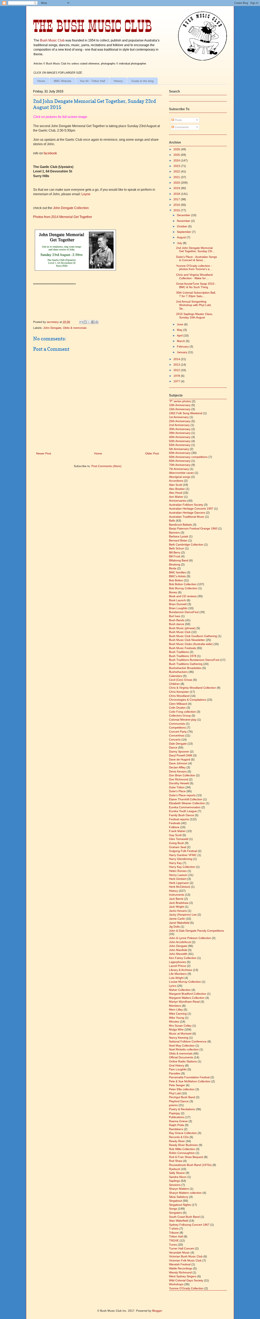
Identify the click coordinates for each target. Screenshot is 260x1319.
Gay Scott (175, 835)
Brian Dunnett (178, 604)
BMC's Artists (177, 576)
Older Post (152, 453)
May (180, 329)
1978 (177, 375)
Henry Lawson (178, 875)
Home (41, 81)
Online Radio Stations (183, 1061)
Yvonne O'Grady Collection (186, 1288)
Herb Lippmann (179, 882)
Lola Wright (176, 977)
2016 (177, 204)
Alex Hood (175, 492)
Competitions (177, 727)
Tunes (173, 1244)
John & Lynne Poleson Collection (190, 938)
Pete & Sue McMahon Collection (189, 1081)
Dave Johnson (178, 763)
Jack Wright (176, 906)
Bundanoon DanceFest (184, 612)
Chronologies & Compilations (187, 699)
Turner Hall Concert (181, 1248)
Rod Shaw (175, 1160)
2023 (177, 166)
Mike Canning (178, 1013)
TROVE (174, 1240)
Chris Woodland (179, 695)
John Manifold (178, 950)
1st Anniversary (179, 417)
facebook (50, 153)
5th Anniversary (179, 449)
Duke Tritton (177, 787)
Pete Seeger (177, 1085)
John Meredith (178, 953)
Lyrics (172, 985)
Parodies (174, 1073)
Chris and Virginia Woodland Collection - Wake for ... (194, 276)
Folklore (174, 827)
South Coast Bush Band (184, 1216)
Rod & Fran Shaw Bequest (186, 1157)
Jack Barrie (176, 898)
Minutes (174, 1021)
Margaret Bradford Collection (187, 993)
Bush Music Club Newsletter (187, 640)
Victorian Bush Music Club (186, 1256)
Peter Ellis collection (182, 1089)
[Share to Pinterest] (97, 322)
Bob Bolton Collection (182, 584)
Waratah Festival (180, 1264)
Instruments (176, 894)
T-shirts (174, 1228)
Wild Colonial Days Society (186, 1280)
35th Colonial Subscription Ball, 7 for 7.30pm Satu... (196, 294)
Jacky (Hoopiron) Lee (183, 914)
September (184, 231)
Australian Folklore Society (186, 504)
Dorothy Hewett (179, 783)
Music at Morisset (180, 1033)
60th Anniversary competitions (188, 457)
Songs (173, 1208)
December (184, 215)
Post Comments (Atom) (106, 466)
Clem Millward (178, 703)
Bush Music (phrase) (182, 628)
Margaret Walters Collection (187, 997)
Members (175, 1005)
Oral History (176, 1065)
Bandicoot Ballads (180, 524)
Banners (174, 532)
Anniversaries (177, 500)
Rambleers (176, 1129)
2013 (177, 364)
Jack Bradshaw (178, 902)
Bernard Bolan (178, 540)
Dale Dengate (178, 743)
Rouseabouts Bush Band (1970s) (190, 1165)
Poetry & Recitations (182, 1109)
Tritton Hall (176, 1236)
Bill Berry (174, 552)
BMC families (177, 572)
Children (174, 683)
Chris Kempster (179, 691)
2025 (177, 154)
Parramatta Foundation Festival (189, 1077)
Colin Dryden (177, 707)
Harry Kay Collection (182, 866)
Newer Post (43, 453)
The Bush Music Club (92, 26)
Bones (173, 592)
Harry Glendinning (180, 858)
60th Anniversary (180, 452)
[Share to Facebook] (93, 322)
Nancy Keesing (178, 1037)
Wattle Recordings (180, 1268)
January (182, 352)
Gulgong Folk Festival (183, 851)
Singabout (175, 1200)
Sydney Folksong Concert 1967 (189, 1224)
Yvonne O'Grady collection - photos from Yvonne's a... (194, 267)
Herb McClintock (179, 886)
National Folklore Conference (188, 1041)
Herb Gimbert (177, 878)
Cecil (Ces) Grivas (180, 679)
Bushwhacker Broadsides (185, 668)
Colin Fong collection (182, 711)
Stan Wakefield (178, 1220)
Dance (173, 747)
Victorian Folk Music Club (185, 1260)
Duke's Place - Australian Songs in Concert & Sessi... (196, 258)
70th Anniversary (180, 464)
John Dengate (52, 327)
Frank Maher (177, 831)
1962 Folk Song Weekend (185, 413)
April (180, 335)
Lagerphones (177, 962)
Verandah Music (179, 1252)
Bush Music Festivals (182, 648)
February (183, 346)
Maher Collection (180, 989)
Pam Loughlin (178, 1069)
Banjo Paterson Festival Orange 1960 (193, 528)
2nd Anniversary (179, 425)
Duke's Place (177, 791)
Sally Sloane (177, 1172)
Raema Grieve (178, 1121)
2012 (177, 370)
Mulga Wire (176, 1029)
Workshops (176, 1284)
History (118, 81)
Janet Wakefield (179, 922)
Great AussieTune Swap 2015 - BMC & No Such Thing (196, 285)
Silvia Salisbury (178, 1196)
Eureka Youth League (183, 811)
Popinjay (174, 1113)
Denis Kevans (178, 771)
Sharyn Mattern (179, 1188)
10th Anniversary (180, 405)
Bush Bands (176, 620)
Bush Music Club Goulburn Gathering (193, 636)
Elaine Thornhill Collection (185, 799)
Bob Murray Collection (183, 588)
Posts (178, 120)
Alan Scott (175, 484)
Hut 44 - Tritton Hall (92, 81)
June (180, 324)
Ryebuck (174, 1169)
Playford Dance (179, 1101)
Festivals (174, 823)
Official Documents (181, 1057)
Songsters (175, 1212)
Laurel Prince (177, 965)
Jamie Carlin (177, 918)
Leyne (85, 194)
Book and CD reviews (183, 596)
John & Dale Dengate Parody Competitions (196, 930)
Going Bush (176, 843)
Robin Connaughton (182, 1153)
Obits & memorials (75, 327)
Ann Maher (176, 496)
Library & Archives (180, 970)
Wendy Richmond (180, 1272)
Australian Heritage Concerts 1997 (191, 508)
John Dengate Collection (71, 208)
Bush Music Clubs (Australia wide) (191, 644)
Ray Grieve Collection (183, 1133)
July (180, 243)
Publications (176, 1117)
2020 (177, 182)
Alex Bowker (177, 488)
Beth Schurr (176, 548)
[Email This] (81, 322)
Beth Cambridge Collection (186, 544)
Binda (172, 568)
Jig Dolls (174, 926)
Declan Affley (177, 767)
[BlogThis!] (85, 322)
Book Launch (177, 600)
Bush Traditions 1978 (182, 656)
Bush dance (176, 624)
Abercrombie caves (181, 472)
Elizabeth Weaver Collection (187, 803)
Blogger (157, 1310)
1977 (177, 381)
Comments (181, 127)
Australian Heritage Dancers (187, 512)
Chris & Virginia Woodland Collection (192, 687)
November (184, 220)
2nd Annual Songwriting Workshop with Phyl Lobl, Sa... (193, 305)
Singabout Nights (180, 1204)
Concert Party (178, 731)
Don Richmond (178, 779)
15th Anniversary (180, 409)
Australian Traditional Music (186, 516)
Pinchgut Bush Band (182, 1097)
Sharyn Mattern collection (185, 1192)
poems (173, 1105)
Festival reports (179, 819)
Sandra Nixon (177, 1176)
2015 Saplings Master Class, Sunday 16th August (194, 315)
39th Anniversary (180, 433)
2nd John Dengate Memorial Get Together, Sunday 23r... (195, 249)
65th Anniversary (180, 460)
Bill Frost (174, 556)
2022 (177, 171)
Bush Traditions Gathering (186, 663)
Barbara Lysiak (178, 536)
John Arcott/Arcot (180, 942)
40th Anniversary (180, 437)
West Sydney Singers (182, 1276)
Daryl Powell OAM (180, 755)
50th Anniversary (180, 441)
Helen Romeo (178, 870)
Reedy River (177, 1141)
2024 (177, 160)
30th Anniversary (180, 429)
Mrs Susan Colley (180, 1025)
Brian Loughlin (178, 608)
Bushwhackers (178, 671)
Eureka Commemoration (184, 807)
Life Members (178, 973)
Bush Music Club (52, 40)
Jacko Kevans (178, 910)
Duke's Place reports (182, 795)
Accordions (176, 480)
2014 (177, 359)
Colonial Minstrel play (182, 719)
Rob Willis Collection (182, 1149)
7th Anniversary (179, 469)
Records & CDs (179, 1137)
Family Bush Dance (181, 815)
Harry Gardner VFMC (183, 855)
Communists (177, 723)
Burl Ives (174, 616)
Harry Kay (175, 863)
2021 (177, 177)
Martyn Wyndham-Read (184, 1001)
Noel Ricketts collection (184, 1049)
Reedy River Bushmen (183, 1145)
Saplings (174, 1180)
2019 (177, 188)
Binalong (174, 564)
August (182, 237)
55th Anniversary (180, 445)
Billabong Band (178, 560)
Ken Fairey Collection (182, 958)
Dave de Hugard (179, 759)
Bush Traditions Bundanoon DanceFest (194, 659)
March (181, 341)
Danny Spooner (179, 751)
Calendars (175, 675)
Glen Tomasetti (178, 839)
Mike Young (176, 1017)
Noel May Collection (182, 1045)
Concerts (175, 739)
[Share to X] (89, 322)
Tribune (174, 1232)
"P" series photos (180, 401)
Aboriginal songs (179, 476)
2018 (177, 193)
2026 (177, 149)
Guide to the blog (142, 81)
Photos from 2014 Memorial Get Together (62, 217)
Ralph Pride (176, 1125)
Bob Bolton (176, 580)
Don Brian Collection (182, 775)
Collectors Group (180, 715)
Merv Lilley (176, 1009)
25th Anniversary (180, 421)
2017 (177, 199)
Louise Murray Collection (185, 981)
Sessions (175, 1184)
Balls (172, 520)
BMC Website (62, 81)
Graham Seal (177, 847)
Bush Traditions (179, 652)
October (182, 226)
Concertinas (176, 735)
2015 (177, 210)
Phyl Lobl (175, 1093)
